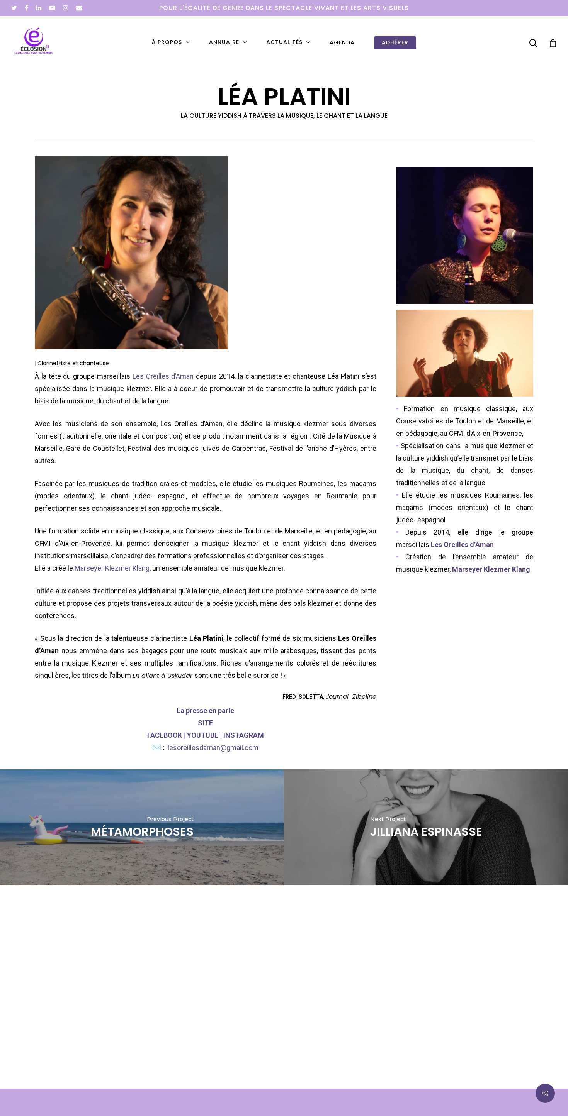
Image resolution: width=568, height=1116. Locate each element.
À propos (167, 42)
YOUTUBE (202, 735)
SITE (205, 723)
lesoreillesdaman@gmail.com (213, 747)
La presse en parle (205, 710)
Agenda (342, 43)
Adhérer (395, 43)
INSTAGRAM (243, 735)
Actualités (284, 42)
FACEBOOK (164, 735)
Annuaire (224, 42)
